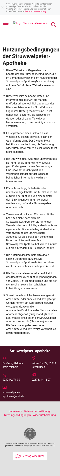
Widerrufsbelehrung (44, 415)
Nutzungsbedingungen (17, 415)
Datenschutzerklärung (35, 11)
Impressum (16, 411)
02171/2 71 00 (11, 379)
